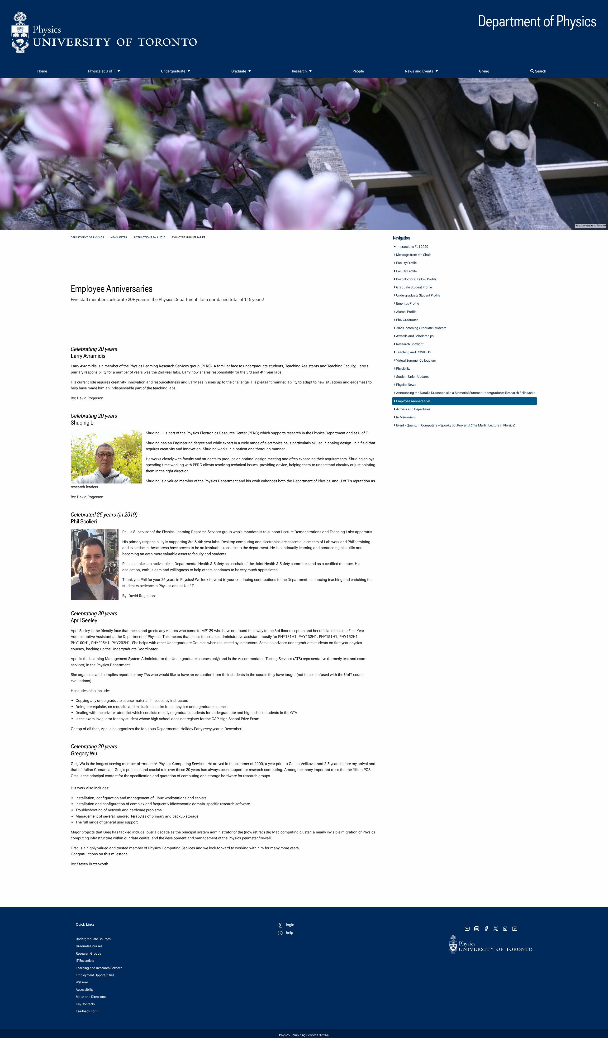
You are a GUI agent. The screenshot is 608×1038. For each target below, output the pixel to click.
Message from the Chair (413, 255)
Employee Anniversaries (413, 401)
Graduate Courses (89, 946)
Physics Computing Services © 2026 (304, 1035)
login (290, 925)
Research (299, 71)
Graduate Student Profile (413, 287)
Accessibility (84, 989)
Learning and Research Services (99, 968)
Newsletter (118, 237)
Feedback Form (87, 1011)
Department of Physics (87, 237)
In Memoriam (405, 417)
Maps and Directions (91, 997)
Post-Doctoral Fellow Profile (415, 279)
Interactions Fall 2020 (149, 237)
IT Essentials (85, 960)
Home (42, 71)
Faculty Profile (406, 263)
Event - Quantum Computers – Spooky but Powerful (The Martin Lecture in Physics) (455, 425)
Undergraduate (173, 71)
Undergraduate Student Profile (417, 295)
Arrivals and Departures (412, 409)
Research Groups (88, 953)
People (358, 71)
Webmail (82, 982)
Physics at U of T (101, 71)
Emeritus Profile (407, 303)
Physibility (402, 368)
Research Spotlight (409, 344)
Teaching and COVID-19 (413, 352)
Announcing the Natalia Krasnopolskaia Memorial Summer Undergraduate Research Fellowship (465, 393)
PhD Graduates (406, 320)
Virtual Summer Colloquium (415, 360)
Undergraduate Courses (93, 939)
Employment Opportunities (95, 975)
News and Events (419, 71)
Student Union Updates (412, 376)
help (289, 932)
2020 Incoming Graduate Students (420, 328)
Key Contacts (85, 1004)
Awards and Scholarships (414, 336)
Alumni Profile (405, 312)
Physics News (405, 385)
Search (540, 71)
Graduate (238, 71)
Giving (484, 71)
